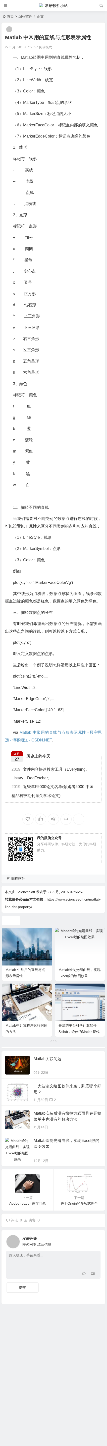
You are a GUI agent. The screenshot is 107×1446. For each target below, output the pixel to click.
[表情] (84, 1274)
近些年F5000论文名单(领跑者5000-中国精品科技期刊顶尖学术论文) (52, 791)
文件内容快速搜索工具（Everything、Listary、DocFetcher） (50, 773)
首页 (10, 16)
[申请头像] (95, 1240)
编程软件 (25, 16)
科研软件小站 (56, 5)
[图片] (93, 1274)
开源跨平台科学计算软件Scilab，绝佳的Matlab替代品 (79, 1031)
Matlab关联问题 (47, 1059)
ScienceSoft (25, 892)
